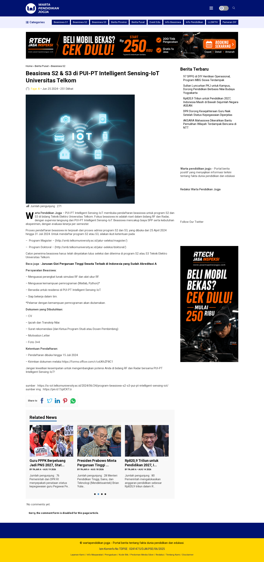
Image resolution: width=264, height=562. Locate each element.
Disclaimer (187, 554)
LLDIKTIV (213, 22)
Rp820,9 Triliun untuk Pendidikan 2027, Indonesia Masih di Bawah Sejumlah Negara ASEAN (210, 102)
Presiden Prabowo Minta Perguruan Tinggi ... (96, 463)
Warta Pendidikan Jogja (48, 213)
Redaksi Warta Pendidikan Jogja (200, 189)
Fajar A (35, 89)
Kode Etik (123, 554)
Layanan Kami (78, 554)
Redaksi (160, 554)
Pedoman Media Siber (142, 554)
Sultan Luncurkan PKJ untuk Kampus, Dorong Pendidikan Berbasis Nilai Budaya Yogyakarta (209, 89)
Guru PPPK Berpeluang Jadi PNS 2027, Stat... (48, 463)
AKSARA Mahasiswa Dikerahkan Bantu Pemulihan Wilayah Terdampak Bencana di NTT (209, 124)
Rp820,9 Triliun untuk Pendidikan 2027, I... (141, 463)
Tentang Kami (173, 554)
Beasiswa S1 (61, 22)
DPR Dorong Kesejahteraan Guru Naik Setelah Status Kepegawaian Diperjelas (207, 113)
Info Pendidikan (194, 22)
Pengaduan (111, 554)
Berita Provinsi (119, 22)
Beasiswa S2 (80, 22)
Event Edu (155, 22)
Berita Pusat (138, 22)
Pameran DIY (229, 22)
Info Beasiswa (173, 22)
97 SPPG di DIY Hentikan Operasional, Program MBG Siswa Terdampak (206, 78)
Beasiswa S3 (99, 22)
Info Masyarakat (95, 554)
